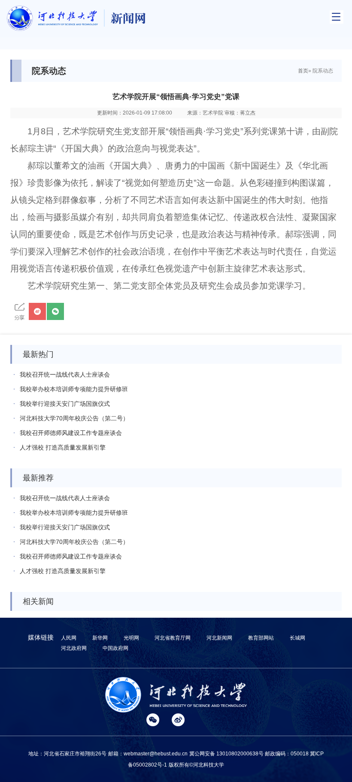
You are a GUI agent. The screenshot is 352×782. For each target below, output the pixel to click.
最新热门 (38, 354)
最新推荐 (38, 478)
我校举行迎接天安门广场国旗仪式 (65, 403)
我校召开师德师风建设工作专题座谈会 (71, 432)
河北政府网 (74, 648)
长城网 (297, 638)
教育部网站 (261, 638)
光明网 (131, 638)
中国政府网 (115, 648)
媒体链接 (41, 637)
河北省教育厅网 (173, 638)
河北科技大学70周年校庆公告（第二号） (74, 418)
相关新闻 (38, 601)
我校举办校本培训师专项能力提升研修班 (74, 389)
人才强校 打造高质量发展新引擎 (63, 447)
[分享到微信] (55, 311)
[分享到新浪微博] (37, 311)
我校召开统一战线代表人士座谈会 (65, 374)
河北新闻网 (219, 638)
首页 (303, 71)
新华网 (100, 638)
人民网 (68, 638)
